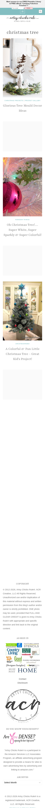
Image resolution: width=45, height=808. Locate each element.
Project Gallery (33, 100)
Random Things (22, 219)
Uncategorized (22, 344)
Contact (22, 679)
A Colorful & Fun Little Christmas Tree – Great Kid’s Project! (23, 354)
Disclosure (23, 683)
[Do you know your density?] (22, 738)
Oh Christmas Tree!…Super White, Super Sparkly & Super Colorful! (23, 230)
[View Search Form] (40, 11)
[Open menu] (22, 11)
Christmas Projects (14, 100)
